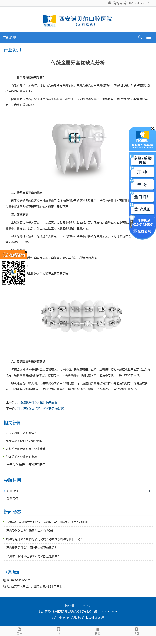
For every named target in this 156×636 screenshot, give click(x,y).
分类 (97, 633)
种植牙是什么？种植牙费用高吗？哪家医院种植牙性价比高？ (44, 539)
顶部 (136, 633)
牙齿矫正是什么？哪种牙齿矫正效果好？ (31, 547)
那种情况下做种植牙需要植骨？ (26, 441)
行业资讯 (12, 491)
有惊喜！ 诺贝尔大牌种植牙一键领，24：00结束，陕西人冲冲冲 (47, 522)
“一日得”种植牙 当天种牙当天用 (26, 464)
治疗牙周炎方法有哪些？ (21, 433)
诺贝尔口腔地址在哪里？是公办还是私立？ (33, 556)
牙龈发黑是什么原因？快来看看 (37, 402)
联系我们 (12, 498)
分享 (19, 633)
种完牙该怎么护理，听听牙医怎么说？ (41, 408)
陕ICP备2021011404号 (78, 605)
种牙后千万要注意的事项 (21, 456)
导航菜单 (9, 37)
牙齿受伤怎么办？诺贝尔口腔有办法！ (30, 530)
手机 (58, 633)
